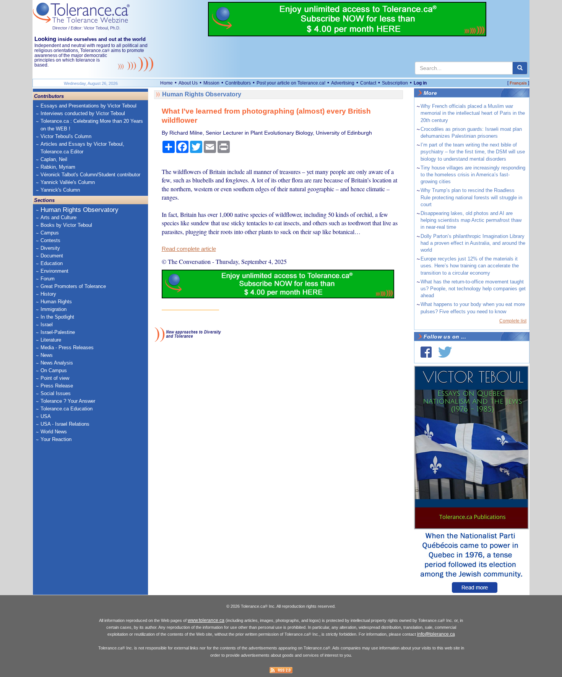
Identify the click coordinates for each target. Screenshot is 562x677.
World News (54, 432)
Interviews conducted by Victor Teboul (83, 113)
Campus (50, 233)
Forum (48, 279)
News (47, 355)
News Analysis (57, 363)
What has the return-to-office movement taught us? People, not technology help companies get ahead (473, 288)
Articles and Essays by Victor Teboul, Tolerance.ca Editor (82, 148)
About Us (188, 83)
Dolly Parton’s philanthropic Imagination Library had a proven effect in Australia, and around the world (473, 243)
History (48, 294)
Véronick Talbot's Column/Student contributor (90, 174)
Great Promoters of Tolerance (73, 286)
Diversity (50, 248)
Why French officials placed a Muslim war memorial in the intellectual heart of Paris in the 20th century (473, 113)
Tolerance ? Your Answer (68, 401)
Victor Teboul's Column (66, 136)
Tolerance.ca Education (67, 409)
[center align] (520, 68)
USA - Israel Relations (65, 424)
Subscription (395, 83)
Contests (50, 240)
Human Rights (56, 301)
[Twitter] (445, 352)
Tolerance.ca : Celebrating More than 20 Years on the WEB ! (92, 125)
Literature (51, 340)
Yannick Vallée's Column (68, 182)
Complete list (512, 321)
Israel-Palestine (58, 332)
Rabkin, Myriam (58, 167)
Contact (368, 83)
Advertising (342, 83)
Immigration (54, 309)
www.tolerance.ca (206, 620)
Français (518, 83)
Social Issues (56, 393)
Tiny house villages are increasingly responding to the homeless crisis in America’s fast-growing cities (473, 174)
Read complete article (189, 249)
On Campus (54, 370)
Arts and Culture (58, 217)
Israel (47, 324)
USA (46, 416)
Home (166, 83)
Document (52, 256)
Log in (420, 83)
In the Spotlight (57, 317)
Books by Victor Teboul (66, 225)
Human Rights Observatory (80, 209)
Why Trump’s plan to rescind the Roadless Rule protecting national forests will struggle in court (471, 197)
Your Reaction (56, 439)
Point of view (55, 378)
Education (52, 263)
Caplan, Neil (54, 159)
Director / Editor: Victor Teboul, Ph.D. (86, 28)
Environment (54, 271)
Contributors (238, 83)
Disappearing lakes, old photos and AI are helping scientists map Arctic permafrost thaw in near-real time (471, 220)
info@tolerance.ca (436, 634)
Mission (211, 83)
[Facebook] (426, 352)
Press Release (57, 386)
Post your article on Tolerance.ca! (291, 83)
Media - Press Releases (67, 347)
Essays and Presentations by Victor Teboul (88, 106)
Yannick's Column (60, 190)
